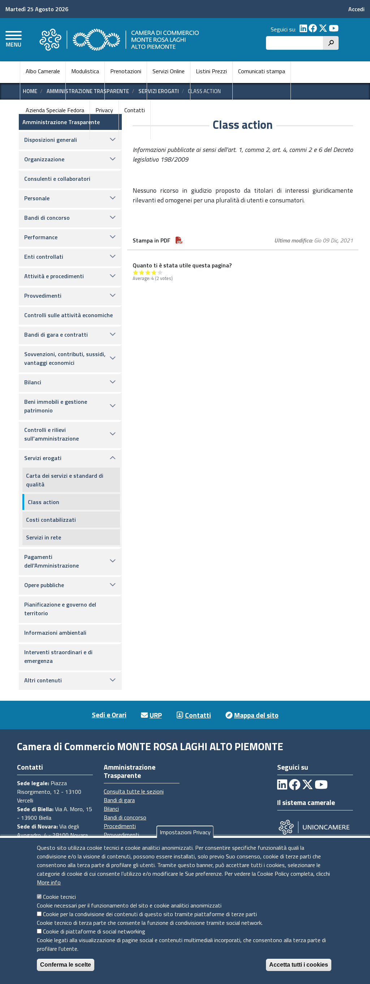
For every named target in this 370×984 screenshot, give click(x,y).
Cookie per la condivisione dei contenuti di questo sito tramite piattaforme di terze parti (150, 914)
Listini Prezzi (211, 71)
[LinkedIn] (303, 29)
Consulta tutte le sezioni (134, 791)
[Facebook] (313, 29)
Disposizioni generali (50, 139)
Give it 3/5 (148, 272)
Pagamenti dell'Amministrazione (51, 561)
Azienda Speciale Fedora (55, 110)
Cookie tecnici (59, 896)
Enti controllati (43, 256)
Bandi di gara (119, 800)
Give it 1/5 (136, 272)
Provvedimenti (42, 295)
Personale (37, 198)
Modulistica (85, 71)
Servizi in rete (43, 537)
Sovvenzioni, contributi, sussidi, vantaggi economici (65, 358)
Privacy (104, 110)
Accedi (356, 9)
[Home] (118, 39)
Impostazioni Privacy (185, 832)
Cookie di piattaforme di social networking (94, 931)
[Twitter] (323, 29)
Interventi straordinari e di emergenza (58, 656)
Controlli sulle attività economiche (68, 315)
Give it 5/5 (160, 272)
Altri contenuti (43, 680)
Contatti (134, 110)
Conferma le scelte (65, 965)
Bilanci (32, 382)
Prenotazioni (125, 71)
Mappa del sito (256, 715)
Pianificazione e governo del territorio (60, 608)
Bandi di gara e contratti (56, 334)
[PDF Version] (179, 240)
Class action (43, 502)
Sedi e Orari (109, 714)
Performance (40, 237)
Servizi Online (168, 71)
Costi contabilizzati (51, 519)
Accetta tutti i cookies (298, 965)
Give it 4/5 (154, 272)
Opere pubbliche (44, 585)
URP (156, 715)
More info (49, 882)
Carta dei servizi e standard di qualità (64, 480)
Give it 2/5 (142, 272)
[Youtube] (334, 29)
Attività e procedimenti (54, 276)
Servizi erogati (42, 458)
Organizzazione (44, 159)
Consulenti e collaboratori (57, 178)
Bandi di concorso (47, 217)
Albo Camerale (43, 71)
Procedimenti (120, 826)
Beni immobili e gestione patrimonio (55, 406)
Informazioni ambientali (55, 632)
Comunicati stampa (261, 71)
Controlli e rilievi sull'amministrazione (51, 434)
